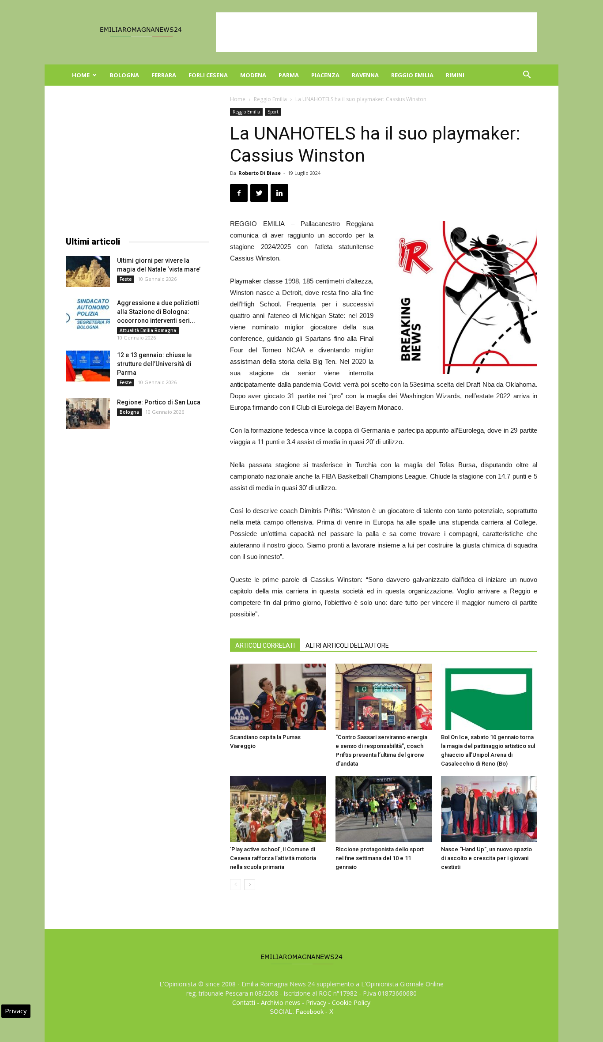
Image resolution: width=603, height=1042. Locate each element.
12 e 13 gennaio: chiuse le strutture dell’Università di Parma (154, 363)
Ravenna (365, 75)
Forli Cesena (208, 75)
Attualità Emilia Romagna (148, 330)
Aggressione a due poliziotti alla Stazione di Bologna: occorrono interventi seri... (158, 311)
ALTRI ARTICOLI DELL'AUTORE (347, 645)
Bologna (124, 75)
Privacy (316, 1002)
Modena (253, 75)
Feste (126, 279)
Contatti (243, 1002)
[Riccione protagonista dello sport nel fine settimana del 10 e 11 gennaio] (383, 809)
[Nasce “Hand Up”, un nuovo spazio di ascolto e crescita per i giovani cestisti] (489, 809)
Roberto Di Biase (259, 173)
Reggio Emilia (412, 75)
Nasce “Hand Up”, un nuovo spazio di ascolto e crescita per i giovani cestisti (486, 858)
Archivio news (280, 1002)
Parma (289, 75)
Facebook (310, 1011)
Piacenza (325, 75)
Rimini (455, 75)
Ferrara (163, 75)
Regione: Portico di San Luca (158, 402)
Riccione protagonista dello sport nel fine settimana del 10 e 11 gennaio (379, 858)
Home (81, 75)
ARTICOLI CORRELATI (265, 645)
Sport (273, 112)
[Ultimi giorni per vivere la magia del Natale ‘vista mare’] (88, 271)
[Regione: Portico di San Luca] (88, 413)
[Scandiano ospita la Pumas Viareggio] (278, 697)
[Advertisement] (376, 32)
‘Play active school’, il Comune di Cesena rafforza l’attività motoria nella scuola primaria (273, 858)
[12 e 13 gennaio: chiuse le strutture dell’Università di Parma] (88, 366)
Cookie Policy (351, 1002)
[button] (526, 76)
